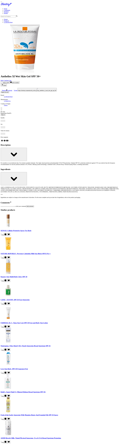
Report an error (4, 92)
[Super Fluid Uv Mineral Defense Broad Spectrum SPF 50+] (8, 388)
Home (5, 8)
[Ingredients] (14, 178)
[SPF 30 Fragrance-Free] (8, 365)
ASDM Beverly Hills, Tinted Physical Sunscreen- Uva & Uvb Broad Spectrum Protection (31, 438)
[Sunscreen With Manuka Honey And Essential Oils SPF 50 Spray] (8, 412)
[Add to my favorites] (8, 234)
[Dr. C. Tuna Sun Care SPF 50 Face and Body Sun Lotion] (8, 319)
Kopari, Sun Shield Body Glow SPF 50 (14, 277)
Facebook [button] (9, 90)
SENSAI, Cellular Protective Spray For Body (16, 230)
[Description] (14, 154)
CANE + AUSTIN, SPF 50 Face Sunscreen (15, 300)
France (6, 105)
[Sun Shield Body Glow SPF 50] (8, 273)
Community (7, 10)
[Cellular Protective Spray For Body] (8, 227)
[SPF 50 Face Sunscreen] (8, 296)
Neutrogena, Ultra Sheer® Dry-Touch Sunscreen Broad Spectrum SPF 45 (26, 346)
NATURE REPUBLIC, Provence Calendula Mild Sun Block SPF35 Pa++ (26, 253)
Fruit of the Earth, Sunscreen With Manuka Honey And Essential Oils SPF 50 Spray (29, 415)
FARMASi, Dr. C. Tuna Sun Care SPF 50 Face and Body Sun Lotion (24, 323)
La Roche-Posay (8, 22)
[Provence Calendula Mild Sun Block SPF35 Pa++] (8, 250)
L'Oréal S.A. (7, 101)
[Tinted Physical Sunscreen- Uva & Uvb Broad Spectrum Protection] (8, 435)
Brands (6, 13)
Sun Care (8, 80)
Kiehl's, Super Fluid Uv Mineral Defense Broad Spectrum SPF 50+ (23, 392)
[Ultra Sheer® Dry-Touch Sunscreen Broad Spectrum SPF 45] (8, 342)
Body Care (3, 80)
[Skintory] (6, 6)
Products (6, 11)
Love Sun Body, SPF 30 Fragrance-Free (14, 369)
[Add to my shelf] (5, 234)
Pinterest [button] (4, 90)
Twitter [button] (16, 90)
